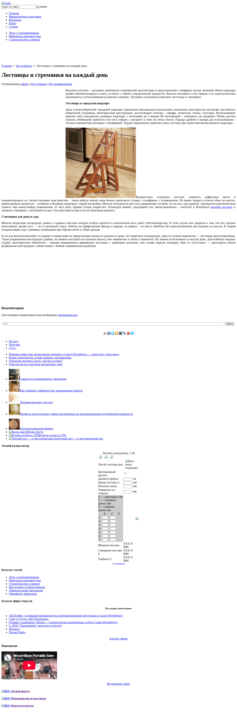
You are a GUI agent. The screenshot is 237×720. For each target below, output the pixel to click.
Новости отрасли (22, 705)
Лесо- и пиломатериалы (24, 32)
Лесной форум (20, 691)
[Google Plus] (128, 333)
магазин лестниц (222, 207)
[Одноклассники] (117, 333)
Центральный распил (107, 473)
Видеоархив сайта (118, 683)
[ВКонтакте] (109, 333)
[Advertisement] (118, 52)
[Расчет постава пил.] (112, 456)
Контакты (15, 19)
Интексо (14, 629)
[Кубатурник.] (101, 456)
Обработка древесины (23, 593)
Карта (12, 23)
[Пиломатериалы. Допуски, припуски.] (106, 456)
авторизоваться (67, 315)
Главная (14, 13)
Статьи (13, 26)
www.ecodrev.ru (119, 563)
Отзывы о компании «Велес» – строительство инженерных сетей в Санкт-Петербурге (63, 622)
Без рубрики (24, 65)
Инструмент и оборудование (27, 587)
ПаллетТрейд (17, 632)
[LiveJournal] (124, 333)
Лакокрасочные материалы (26, 590)
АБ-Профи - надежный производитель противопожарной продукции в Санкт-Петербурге (66, 615)
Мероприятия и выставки (25, 16)
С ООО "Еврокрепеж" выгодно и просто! (35, 625)
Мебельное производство (25, 36)
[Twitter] (113, 333)
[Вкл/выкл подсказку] (131, 465)
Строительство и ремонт (24, 39)
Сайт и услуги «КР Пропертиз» (29, 619)
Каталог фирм (118, 638)
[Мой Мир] (121, 333)
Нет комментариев (60, 84)
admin (24, 84)
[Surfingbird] (132, 333)
